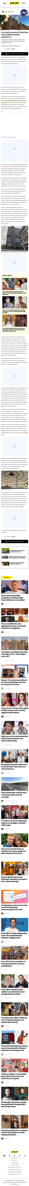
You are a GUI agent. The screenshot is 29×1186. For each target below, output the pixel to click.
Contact (14, 1158)
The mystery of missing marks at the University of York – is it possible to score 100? (14, 654)
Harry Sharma (8, 48)
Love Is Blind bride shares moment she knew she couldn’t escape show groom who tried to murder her (13, 330)
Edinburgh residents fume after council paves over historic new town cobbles (17, 557)
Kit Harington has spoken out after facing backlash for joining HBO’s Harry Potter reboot (13, 1104)
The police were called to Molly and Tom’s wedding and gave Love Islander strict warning (14, 1020)
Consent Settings (14, 1172)
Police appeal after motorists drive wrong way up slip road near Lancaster (14, 795)
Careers (14, 1162)
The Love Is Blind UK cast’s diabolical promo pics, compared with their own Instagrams (13, 626)
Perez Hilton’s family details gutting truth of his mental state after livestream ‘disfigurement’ (14, 935)
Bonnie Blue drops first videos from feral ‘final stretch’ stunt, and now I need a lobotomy (14, 767)
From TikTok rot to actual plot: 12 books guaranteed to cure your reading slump (13, 963)
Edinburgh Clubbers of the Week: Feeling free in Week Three (17, 563)
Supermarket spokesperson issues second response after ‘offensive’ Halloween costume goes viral (14, 1048)
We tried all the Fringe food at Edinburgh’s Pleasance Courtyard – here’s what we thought (14, 879)
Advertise (14, 1165)
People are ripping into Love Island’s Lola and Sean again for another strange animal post (14, 1132)
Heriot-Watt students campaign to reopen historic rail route (17, 551)
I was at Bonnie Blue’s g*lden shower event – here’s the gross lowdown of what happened (14, 293)
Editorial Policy (14, 1167)
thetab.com (11, 1180)
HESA (26, 432)
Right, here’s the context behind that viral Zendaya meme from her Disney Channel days (14, 738)
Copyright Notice (14, 1169)
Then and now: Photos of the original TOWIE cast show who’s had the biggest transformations (14, 710)
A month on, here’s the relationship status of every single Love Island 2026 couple (14, 823)
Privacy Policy (14, 1174)
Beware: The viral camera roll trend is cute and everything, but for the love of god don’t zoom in (14, 682)
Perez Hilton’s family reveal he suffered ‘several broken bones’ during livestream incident (13, 992)
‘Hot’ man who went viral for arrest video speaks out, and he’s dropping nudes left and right (13, 311)
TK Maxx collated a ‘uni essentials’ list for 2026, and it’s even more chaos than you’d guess (14, 1076)
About (14, 1160)
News (13, 48)
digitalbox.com (15, 1184)
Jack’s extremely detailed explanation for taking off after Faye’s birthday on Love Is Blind (13, 598)
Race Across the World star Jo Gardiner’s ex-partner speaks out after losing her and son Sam (13, 851)
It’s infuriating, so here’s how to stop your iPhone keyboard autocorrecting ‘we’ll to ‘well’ (14, 907)
